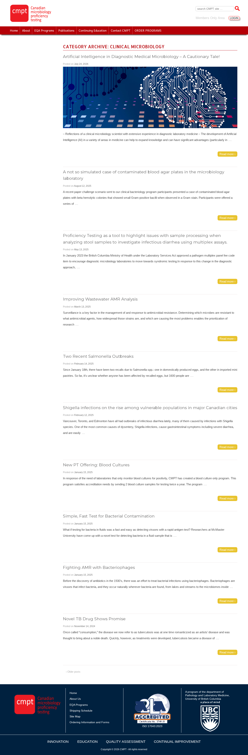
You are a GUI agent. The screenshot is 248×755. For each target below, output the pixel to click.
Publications (66, 30)
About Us (75, 698)
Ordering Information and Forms (89, 722)
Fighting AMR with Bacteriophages (99, 567)
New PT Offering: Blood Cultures (96, 464)
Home (14, 30)
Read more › (227, 154)
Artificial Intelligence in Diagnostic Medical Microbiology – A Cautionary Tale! (141, 56)
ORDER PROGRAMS (148, 30)
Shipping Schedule (81, 710)
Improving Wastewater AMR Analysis (100, 299)
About (26, 30)
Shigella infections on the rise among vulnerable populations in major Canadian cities (150, 407)
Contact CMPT (120, 30)
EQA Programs (44, 30)
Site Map (75, 716)
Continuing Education (93, 30)
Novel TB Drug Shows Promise (94, 618)
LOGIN (234, 18)
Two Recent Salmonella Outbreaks (98, 356)
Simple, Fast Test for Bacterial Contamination (109, 516)
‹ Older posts (73, 671)
